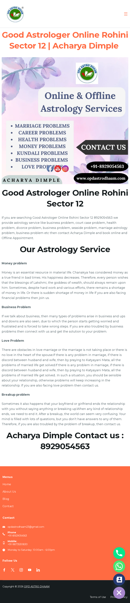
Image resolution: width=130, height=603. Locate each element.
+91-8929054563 (17, 535)
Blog (6, 499)
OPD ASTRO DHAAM (37, 586)
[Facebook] (4, 570)
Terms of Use (98, 597)
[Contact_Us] (119, 580)
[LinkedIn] (38, 570)
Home (7, 484)
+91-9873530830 (18, 544)
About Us (9, 491)
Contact (8, 506)
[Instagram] (21, 570)
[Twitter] (12, 570)
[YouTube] (29, 570)
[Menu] (125, 14)
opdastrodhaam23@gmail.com (26, 526)
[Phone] (119, 553)
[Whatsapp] (119, 566)
